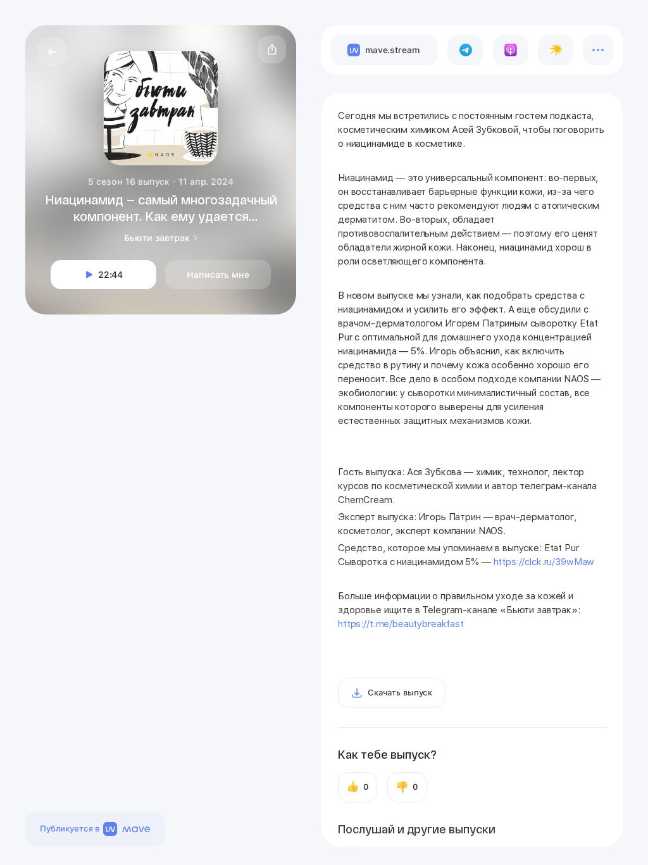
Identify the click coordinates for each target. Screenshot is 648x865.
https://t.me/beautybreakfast (401, 624)
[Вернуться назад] (52, 52)
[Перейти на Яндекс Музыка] (555, 50)
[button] (272, 49)
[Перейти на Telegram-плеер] (465, 50)
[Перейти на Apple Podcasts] (510, 50)
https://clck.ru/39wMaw (544, 562)
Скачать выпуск (400, 692)
